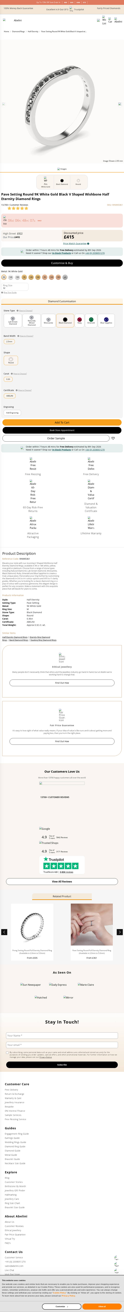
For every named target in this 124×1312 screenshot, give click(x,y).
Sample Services (13, 1115)
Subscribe (62, 1064)
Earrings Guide (12, 1138)
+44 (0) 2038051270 (95, 253)
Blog (7, 1177)
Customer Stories (14, 1182)
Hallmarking (11, 1194)
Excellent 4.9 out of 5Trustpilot (65, 9)
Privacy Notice (45, 1057)
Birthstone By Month (15, 1186)
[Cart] (110, 20)
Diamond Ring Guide (15, 1146)
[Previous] (4, 104)
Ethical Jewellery (13, 1230)
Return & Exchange (14, 1093)
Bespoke (9, 1106)
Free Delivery (11, 1089)
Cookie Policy (59, 1293)
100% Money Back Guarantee (18, 8)
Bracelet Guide (12, 1159)
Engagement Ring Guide (17, 1133)
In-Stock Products (61, 253)
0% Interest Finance (15, 1110)
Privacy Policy (68, 1296)
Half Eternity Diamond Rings (15, 637)
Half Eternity (33, 31)
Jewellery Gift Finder (15, 1190)
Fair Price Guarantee (15, 1234)
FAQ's (8, 1243)
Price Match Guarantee (74, 243)
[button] (62, 277)
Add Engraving (12, 412)
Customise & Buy (62, 263)
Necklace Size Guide (15, 1163)
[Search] (98, 20)
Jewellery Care (12, 1198)
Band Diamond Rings (18, 640)
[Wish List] (104, 20)
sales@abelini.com (14, 1265)
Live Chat (9, 1270)
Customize (60, 1307)
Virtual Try (10, 1238)
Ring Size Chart (12, 1203)
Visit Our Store (12, 1274)
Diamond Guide (13, 1150)
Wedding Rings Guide (15, 1142)
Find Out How (62, 682)
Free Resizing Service (15, 1119)
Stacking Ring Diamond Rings (43, 640)
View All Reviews (62, 881)
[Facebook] (116, 1257)
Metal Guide (11, 1154)
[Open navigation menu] (118, 20)
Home (6, 31)
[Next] (120, 104)
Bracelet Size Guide (15, 1207)
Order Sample (56, 438)
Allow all (102, 1307)
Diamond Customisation (62, 301)
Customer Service (14, 1257)
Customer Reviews (14, 1226)
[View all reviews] (18, 208)
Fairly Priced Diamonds (108, 8)
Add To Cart (62, 422)
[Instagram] (116, 1271)
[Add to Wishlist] (113, 438)
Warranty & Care (13, 1098)
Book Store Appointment (62, 430)
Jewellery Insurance (14, 1102)
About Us (9, 1221)
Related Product (62, 896)
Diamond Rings (18, 31)
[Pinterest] (116, 1264)
